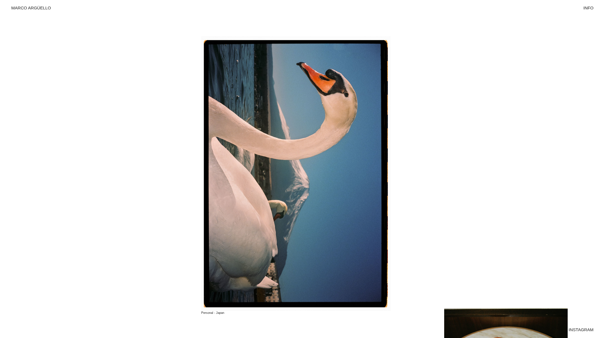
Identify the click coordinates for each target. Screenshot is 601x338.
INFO (588, 8)
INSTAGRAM (581, 329)
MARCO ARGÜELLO (31, 8)
